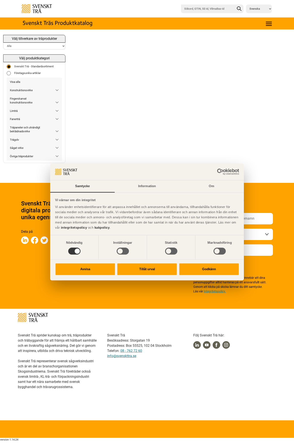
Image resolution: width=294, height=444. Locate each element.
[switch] (123, 251)
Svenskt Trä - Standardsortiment (34, 66)
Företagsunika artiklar (27, 73)
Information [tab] (147, 186)
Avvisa (85, 269)
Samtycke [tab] (82, 186)
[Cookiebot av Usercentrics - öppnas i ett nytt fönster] (220, 172)
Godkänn (209, 269)
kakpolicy (102, 227)
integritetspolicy (73, 227)
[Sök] (239, 9)
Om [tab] (211, 186)
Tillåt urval (147, 269)
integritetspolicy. (215, 291)
